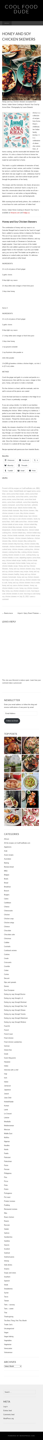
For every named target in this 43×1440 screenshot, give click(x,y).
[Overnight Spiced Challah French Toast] (12, 817)
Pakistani (7, 1157)
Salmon (6, 1233)
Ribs (5, 1213)
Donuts (6, 986)
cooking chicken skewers (30, 552)
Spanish (7, 1281)
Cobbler (6, 942)
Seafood (7, 1253)
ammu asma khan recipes (15, 494)
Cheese (6, 907)
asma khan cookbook (14, 502)
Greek (6, 1054)
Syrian (6, 1293)
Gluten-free (8, 1050)
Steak (6, 1285)
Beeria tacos (7, 613)
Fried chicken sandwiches (13, 1042)
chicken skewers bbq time (18, 546)
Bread (6, 883)
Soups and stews (10, 1273)
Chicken (5, 491)
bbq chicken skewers (27, 510)
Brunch (6, 891)
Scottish (7, 1249)
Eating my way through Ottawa (14, 1010)
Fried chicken (8, 1038)
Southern (7, 1277)
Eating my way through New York (15, 1006)
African (6, 839)
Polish (6, 1189)
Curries (6, 974)
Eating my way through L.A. (13, 998)
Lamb (6, 1110)
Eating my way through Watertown (16, 1018)
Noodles (7, 1145)
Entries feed (7, 1410)
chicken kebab (33, 521)
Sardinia (7, 1241)
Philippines (8, 1173)
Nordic (6, 1149)
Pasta (6, 1165)
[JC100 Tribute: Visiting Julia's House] (12, 763)
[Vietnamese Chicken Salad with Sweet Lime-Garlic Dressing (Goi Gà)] (30, 745)
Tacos (6, 1297)
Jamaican (7, 1086)
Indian (11, 491)
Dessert (6, 978)
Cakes (6, 899)
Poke (6, 1185)
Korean (6, 1106)
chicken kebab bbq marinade (12, 527)
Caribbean (7, 903)
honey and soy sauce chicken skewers (15, 585)
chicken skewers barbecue (24, 538)
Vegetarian (7, 1344)
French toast (8, 1034)
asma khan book (18, 499)
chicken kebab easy (19, 533)
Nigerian (7, 1141)
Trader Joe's (8, 1324)
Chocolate (7, 930)
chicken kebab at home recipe (12, 524)
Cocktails (7, 946)
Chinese (7, 926)
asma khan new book (23, 505)
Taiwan (6, 1301)
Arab (5, 851)
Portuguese (8, 1193)
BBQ (38, 488)
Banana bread (9, 867)
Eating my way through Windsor (15, 1022)
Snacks (6, 1269)
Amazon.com (15, 213)
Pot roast (7, 1197)
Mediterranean (9, 1125)
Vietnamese (8, 1352)
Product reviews (9, 1201)
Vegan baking (8, 1336)
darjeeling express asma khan (29, 558)
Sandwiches (8, 1237)
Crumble (7, 966)
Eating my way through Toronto (15, 1014)
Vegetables (8, 1340)
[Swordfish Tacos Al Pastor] (12, 799)
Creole (6, 958)
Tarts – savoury (9, 1305)
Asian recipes (8, 855)
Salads (6, 1229)
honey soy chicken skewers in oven (18, 591)
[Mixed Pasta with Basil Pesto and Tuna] (30, 781)
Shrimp (6, 1261)
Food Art (7, 1026)
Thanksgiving (8, 1316)
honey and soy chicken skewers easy (22, 569)
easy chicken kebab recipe (11, 560)
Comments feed (8, 1414)
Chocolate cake (9, 934)
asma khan (11, 496)
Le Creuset (8, 1113)
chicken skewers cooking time (22, 549)
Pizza (6, 1181)
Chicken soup (8, 918)
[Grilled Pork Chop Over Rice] (30, 763)
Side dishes (8, 1265)
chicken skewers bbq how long (12, 544)
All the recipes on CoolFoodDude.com (22, 488)
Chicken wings (9, 922)
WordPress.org (8, 1418)
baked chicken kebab (25, 508)
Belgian (6, 875)
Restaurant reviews (10, 1209)
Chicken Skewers (8, 538)
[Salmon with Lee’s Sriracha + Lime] (30, 799)
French (6, 1030)
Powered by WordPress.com (21, 1436)
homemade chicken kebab (16, 563)
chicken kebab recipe (32, 535)
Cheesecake (8, 911)
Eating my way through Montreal (15, 1002)
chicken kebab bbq (30, 524)
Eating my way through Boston (14, 994)
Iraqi (5, 1074)
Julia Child (7, 1098)
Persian (6, 1169)
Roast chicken (9, 1217)
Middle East (8, 1133)
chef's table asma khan (19, 521)
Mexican (7, 1129)
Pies (5, 1177)
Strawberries (8, 1289)
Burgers (6, 895)
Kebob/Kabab (18, 491)
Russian (7, 1225)
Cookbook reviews (10, 950)
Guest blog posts (10, 1058)
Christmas (7, 938)
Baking (6, 863)
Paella (6, 1153)
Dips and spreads (10, 982)
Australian (7, 859)
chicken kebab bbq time (19, 530)
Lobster (6, 1117)
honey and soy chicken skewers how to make (24, 582)
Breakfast (7, 887)
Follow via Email (12, 721)
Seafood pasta (9, 1257)
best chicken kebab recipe (18, 516)
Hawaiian (7, 1062)
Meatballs (7, 1121)
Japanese (7, 1090)
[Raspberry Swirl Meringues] (30, 817)
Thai (5, 1312)
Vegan (6, 1332)
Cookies (7, 954)
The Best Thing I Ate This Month (15, 1320)
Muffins (6, 1137)
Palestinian (8, 1161)
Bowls (6, 879)
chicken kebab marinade (15, 535)
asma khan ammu (22, 496)
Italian (6, 1082)
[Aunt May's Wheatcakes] (12, 781)
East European (9, 990)
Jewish (6, 1094)
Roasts (6, 1221)
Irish (5, 1078)
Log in (5, 1406)
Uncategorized (9, 1328)
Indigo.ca (26, 213)
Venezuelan (8, 1348)
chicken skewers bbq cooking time (24, 541)
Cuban (6, 970)
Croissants (7, 962)
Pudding (7, 1205)
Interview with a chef (11, 1070)
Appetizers (7, 847)
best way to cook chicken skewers (21, 519)
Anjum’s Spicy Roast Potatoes (29, 613)
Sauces (6, 1245)
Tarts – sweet (8, 1309)
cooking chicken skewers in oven (13, 555)
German (7, 1046)
